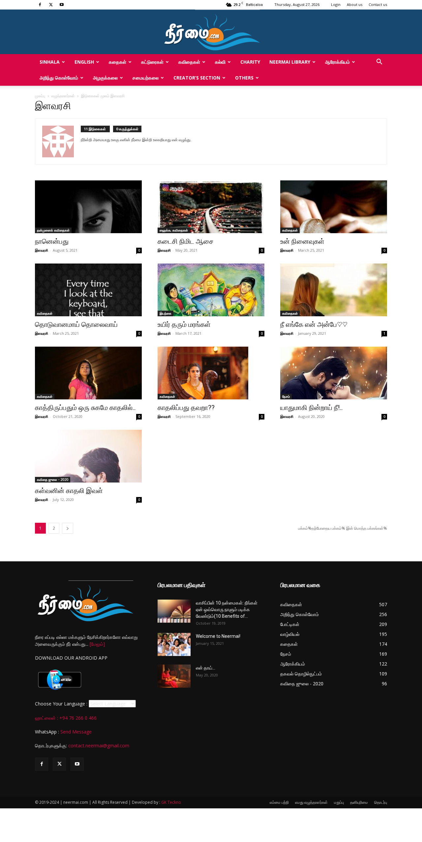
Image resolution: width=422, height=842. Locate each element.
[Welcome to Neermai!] (174, 644)
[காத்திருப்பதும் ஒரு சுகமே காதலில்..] (88, 373)
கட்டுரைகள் (152, 62)
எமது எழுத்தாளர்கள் (311, 802)
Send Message (76, 732)
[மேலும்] (97, 644)
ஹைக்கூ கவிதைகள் (174, 230)
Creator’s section (196, 78)
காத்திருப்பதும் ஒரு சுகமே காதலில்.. (85, 408)
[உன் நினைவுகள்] (333, 206)
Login (336, 4)
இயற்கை (165, 313)
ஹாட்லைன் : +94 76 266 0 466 (66, 718)
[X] (51, 4)
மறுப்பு (339, 802)
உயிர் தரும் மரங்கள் (184, 324)
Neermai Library (289, 62)
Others (244, 78)
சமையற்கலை (146, 78)
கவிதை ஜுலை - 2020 (52, 479)
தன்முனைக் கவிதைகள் (53, 230)
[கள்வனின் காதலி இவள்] (88, 456)
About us (354, 4)
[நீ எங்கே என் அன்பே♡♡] (333, 290)
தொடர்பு (380, 802)
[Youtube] (62, 4)
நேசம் (286, 396)
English (84, 62)
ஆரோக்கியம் (337, 62)
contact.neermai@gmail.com (98, 745)
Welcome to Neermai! (218, 636)
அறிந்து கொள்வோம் (59, 78)
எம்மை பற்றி (279, 802)
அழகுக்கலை (105, 78)
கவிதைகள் (189, 62)
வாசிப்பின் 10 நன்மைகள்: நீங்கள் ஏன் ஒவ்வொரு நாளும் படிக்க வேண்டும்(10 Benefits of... (226, 609)
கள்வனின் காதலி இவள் (69, 491)
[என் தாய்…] (174, 676)
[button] (379, 62)
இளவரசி (41, 250)
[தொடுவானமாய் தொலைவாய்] (88, 290)
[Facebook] (40, 4)
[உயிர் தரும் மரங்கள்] (211, 290)
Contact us (378, 4)
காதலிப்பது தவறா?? (186, 408)
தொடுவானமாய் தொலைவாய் (76, 324)
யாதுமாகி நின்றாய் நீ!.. (311, 408)
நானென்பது (52, 241)
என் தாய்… (205, 667)
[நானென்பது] (88, 206)
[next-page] (67, 528)
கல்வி (220, 62)
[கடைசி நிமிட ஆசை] (211, 206)
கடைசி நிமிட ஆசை (186, 241)
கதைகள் (117, 62)
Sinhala (50, 62)
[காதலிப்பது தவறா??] (211, 373)
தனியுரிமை (359, 802)
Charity (250, 62)
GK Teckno (171, 802)
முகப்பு (40, 96)
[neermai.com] (211, 32)
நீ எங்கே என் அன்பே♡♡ (313, 324)
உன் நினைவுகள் (302, 241)
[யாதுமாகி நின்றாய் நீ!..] (333, 373)
